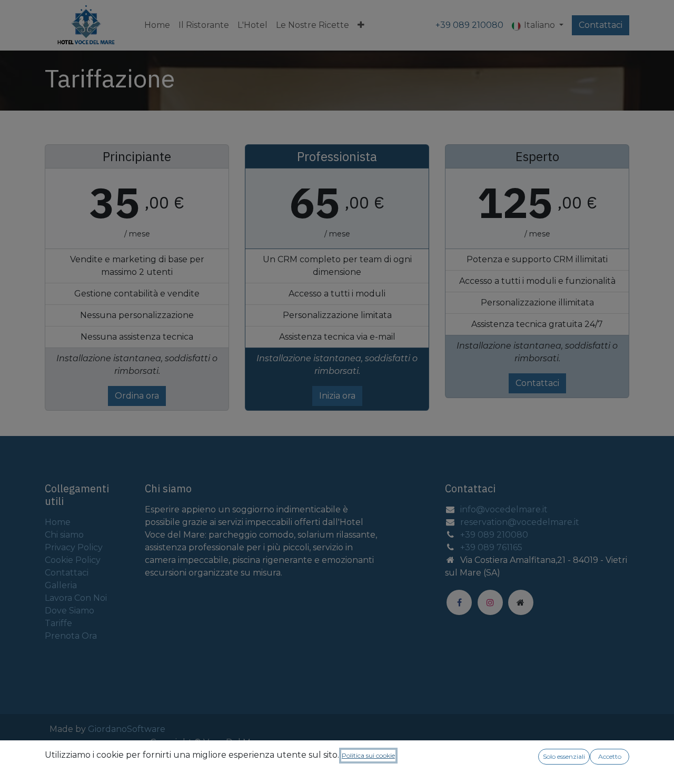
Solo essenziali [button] (564, 756)
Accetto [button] (609, 756)
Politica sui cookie (368, 755)
